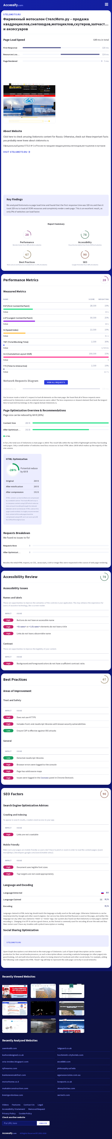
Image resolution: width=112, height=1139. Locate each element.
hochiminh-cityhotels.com (70, 1055)
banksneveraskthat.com (14, 1075)
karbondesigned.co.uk (13, 1055)
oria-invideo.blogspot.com (15, 1061)
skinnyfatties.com (66, 1088)
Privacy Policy (9, 1113)
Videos (5, 1104)
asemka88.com (9, 1048)
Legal (40, 1104)
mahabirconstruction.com (15, 1088)
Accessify (13, 5)
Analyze (43, 1123)
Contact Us (29, 1104)
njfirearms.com (9, 1068)
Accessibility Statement (13, 1109)
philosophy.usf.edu (66, 1068)
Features (16, 1104)
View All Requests (56, 382)
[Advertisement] (56, 74)
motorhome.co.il (10, 1081)
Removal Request (36, 1109)
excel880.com (63, 1061)
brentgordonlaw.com (12, 1095)
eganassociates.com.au (68, 1075)
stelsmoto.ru (12, 14)
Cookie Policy (25, 1113)
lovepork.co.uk (64, 1081)
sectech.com (63, 1095)
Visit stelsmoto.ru (15, 151)
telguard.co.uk (64, 1048)
